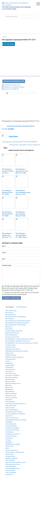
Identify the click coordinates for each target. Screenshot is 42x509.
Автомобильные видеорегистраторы (17, 321)
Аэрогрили (9, 329)
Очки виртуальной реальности (15, 404)
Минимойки (9, 389)
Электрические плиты (12, 464)
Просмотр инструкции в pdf (13, 81)
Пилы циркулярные (11, 410)
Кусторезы (9, 371)
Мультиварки (9, 391)
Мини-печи (9, 387)
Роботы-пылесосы (11, 418)
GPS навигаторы (10, 310)
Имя (4, 246)
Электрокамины (10, 472)
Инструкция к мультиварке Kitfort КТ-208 (20, 214)
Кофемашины (10, 365)
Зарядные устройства (12, 349)
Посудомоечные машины (14, 412)
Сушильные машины (12, 430)
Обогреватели (10, 401)
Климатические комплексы (14, 357)
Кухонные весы (10, 373)
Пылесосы (9, 416)
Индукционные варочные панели (16, 351)
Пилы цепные (10, 408)
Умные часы (9, 446)
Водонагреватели (11, 335)
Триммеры (8, 442)
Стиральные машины (12, 428)
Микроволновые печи (12, 383)
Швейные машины (11, 458)
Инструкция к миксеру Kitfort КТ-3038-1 (7, 214)
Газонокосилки (10, 347)
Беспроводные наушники (13, 331)
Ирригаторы (9, 353)
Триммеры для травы (12, 444)
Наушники (8, 399)
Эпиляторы (9, 474)
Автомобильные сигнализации (15, 325)
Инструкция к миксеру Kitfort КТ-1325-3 (7, 192)
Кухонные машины (11, 377)
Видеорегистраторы (12, 333)
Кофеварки (9, 363)
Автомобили (9, 319)
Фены (7, 448)
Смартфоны (9, 422)
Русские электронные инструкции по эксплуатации (16, 8)
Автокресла (9, 312)
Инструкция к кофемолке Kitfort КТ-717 (7, 235)
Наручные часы (10, 395)
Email (4, 252)
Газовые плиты (10, 345)
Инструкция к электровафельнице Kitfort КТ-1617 (23, 192)
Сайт (3, 259)
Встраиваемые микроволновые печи (17, 341)
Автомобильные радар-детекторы (17, 323)
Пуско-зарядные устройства (15, 414)
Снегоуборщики (10, 424)
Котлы (7, 361)
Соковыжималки (11, 426)
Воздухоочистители (12, 337)
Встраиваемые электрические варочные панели (21, 343)
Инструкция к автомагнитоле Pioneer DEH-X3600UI (19, 142)
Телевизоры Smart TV (12, 434)
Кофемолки (9, 367)
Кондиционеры (10, 359)
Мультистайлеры (11, 393)
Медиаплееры (10, 379)
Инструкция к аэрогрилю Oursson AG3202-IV (24, 145)
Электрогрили (10, 470)
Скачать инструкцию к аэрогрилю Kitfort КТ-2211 (18, 127)
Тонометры (9, 438)
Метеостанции (10, 381)
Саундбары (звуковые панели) (15, 420)
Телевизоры (9, 432)
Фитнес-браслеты (11, 450)
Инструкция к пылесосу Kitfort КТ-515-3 (8, 171)
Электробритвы (10, 466)
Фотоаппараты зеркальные (14, 452)
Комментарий (6, 265)
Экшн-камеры (10, 460)
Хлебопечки (9, 454)
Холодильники (10, 456)
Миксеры (8, 385)
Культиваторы (10, 369)
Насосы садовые (11, 397)
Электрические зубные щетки (15, 462)
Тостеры (8, 440)
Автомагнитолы (10, 315)
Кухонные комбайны (12, 375)
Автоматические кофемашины (15, 317)
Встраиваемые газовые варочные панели (19, 339)
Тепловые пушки (11, 436)
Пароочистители (11, 406)
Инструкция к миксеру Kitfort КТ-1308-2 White (21, 235)
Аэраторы (8, 327)
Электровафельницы (12, 468)
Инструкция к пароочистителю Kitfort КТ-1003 (22, 171)
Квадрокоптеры (10, 355)
